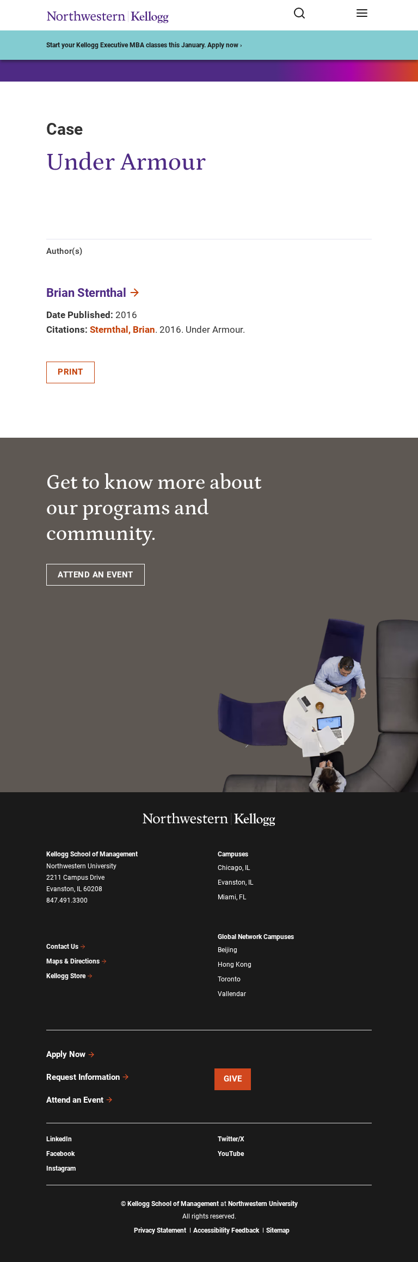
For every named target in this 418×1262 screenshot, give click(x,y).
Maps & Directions (73, 961)
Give (233, 1079)
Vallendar (232, 994)
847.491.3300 (67, 900)
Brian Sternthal (86, 293)
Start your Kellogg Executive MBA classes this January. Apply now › (144, 45)
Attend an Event (74, 1100)
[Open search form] (321, 14)
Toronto (229, 979)
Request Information (83, 1077)
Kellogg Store (65, 976)
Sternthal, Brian (122, 329)
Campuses (233, 854)
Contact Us (62, 946)
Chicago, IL (234, 868)
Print (70, 372)
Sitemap (278, 1230)
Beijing (227, 950)
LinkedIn (59, 1139)
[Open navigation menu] (362, 14)
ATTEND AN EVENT (95, 575)
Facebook (60, 1154)
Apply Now (65, 1054)
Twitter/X (231, 1139)
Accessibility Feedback (226, 1230)
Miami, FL (232, 897)
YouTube (231, 1154)
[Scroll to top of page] (399, 1206)
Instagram (61, 1168)
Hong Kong (234, 964)
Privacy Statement (160, 1230)
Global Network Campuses (256, 937)
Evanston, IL (235, 882)
